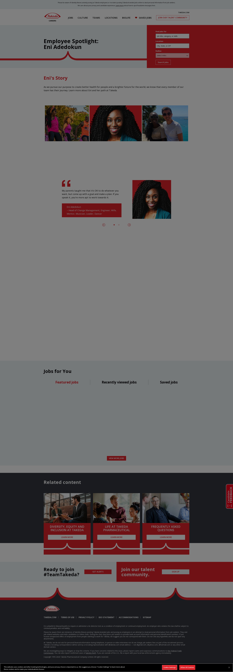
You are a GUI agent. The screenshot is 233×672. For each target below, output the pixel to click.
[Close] (229, 667)
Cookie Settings (169, 667)
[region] (116, 667)
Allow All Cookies (187, 667)
